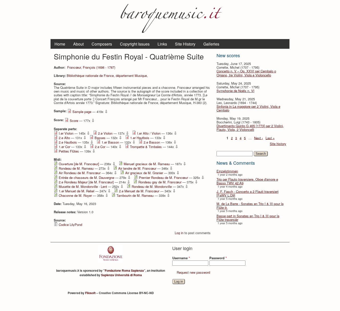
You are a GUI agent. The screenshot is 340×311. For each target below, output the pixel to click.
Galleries (211, 44)
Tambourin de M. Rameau (135, 195)
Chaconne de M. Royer (75, 195)
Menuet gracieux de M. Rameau (147, 163)
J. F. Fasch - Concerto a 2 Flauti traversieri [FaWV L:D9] (248, 193)
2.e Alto (64, 137)
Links (162, 44)
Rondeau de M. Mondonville (152, 186)
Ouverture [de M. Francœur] (79, 163)
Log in (179, 232)
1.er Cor (64, 146)
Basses (100, 137)
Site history (278, 143)
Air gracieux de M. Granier (144, 172)
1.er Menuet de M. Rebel (76, 191)
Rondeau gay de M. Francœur (159, 182)
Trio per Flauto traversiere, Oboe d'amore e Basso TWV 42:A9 (247, 181)
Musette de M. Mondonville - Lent (83, 186)
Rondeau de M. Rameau (76, 168)
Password (218, 258)
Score (74, 120)
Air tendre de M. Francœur (137, 168)
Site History (185, 44)
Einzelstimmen (227, 171)
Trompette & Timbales (146, 146)
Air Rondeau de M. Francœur (80, 172)
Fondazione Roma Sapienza (124, 270)
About (78, 44)
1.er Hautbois (139, 137)
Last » (270, 137)
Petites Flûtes (69, 151)
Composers (102, 44)
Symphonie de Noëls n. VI (235, 90)
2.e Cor (100, 146)
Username (181, 258)
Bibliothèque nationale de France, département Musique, (107, 75)
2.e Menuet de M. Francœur (139, 191)
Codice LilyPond (70, 224)
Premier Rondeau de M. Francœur (163, 177)
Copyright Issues (135, 44)
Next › (258, 137)
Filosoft (90, 293)
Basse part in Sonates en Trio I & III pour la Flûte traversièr (248, 217)
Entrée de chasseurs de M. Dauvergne (86, 177)
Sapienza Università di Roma (121, 275)
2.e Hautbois (68, 142)
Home (60, 44)
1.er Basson (110, 142)
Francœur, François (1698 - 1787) (91, 67)
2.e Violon (105, 133)
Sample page (81, 111)
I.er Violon (66, 133)
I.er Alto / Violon (149, 133)
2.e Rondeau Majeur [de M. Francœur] (86, 182)
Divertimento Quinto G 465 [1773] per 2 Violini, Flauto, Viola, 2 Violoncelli (250, 127)
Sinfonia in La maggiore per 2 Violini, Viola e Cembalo (248, 108)
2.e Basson (152, 142)
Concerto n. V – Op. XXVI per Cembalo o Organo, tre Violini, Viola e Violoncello (246, 73)
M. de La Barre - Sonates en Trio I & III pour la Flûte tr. (250, 205)
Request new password (193, 272)
